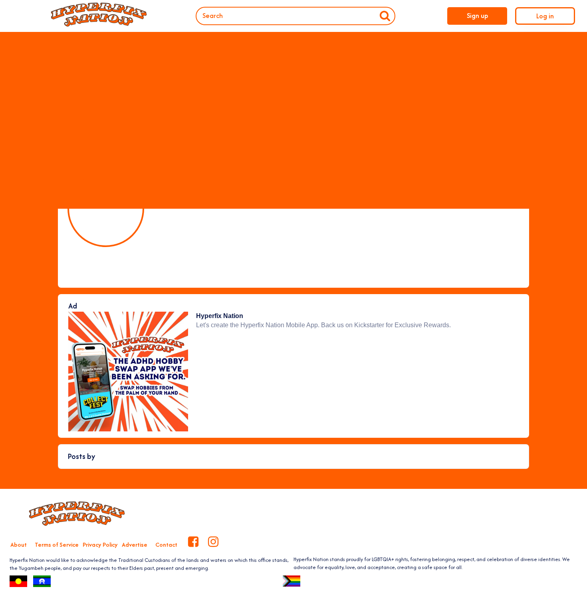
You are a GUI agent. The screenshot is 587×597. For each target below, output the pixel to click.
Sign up (477, 15)
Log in (545, 16)
